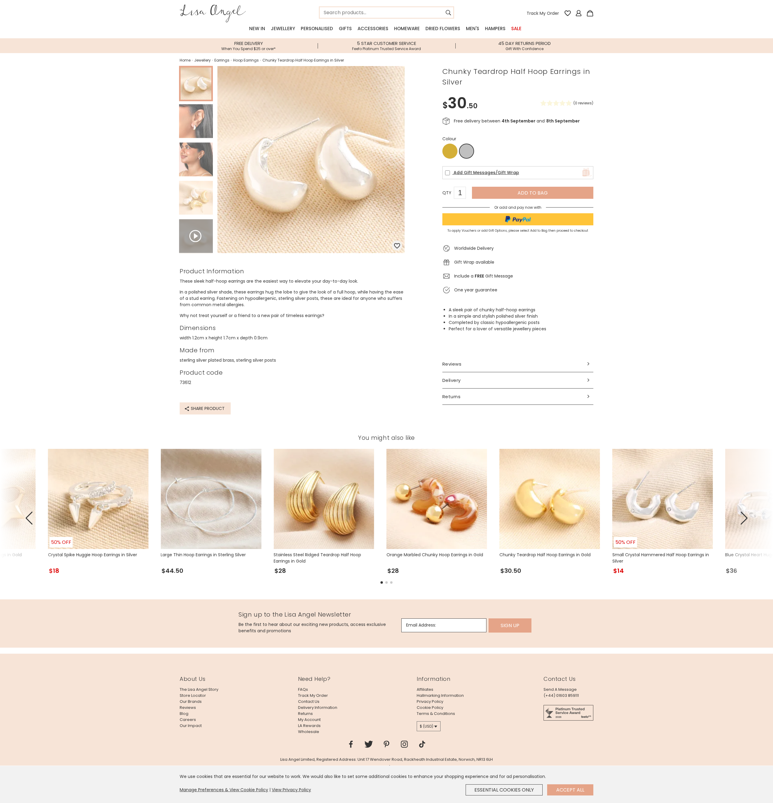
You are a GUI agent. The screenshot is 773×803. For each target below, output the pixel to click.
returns (305, 713)
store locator (193, 695)
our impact (191, 725)
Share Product (207, 408)
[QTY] (463, 194)
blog (184, 713)
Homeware (407, 28)
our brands (191, 701)
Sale (516, 28)
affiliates (425, 689)
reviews (188, 707)
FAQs (303, 689)
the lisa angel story (199, 689)
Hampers (495, 28)
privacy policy (430, 701)
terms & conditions (436, 713)
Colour (449, 139)
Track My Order (543, 13)
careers (188, 719)
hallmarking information (440, 695)
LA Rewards (309, 725)
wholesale (308, 732)
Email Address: (421, 625)
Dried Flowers (442, 28)
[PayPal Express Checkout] (517, 219)
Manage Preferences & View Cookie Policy (224, 790)
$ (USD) (426, 726)
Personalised (317, 28)
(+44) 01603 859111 (561, 695)
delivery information (317, 707)
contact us (308, 701)
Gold (450, 151)
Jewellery (283, 28)
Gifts (345, 28)
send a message (560, 689)
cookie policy (430, 707)
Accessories (373, 28)
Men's (472, 28)
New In (257, 28)
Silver (466, 151)
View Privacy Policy (291, 790)
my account (309, 719)
